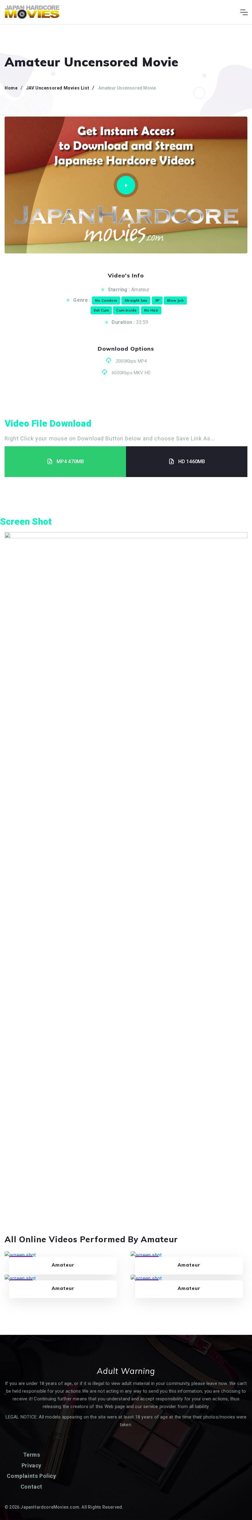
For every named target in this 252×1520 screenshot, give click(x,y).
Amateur (140, 289)
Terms (31, 1454)
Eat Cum (101, 310)
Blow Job (175, 300)
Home (11, 88)
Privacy (31, 1465)
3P (157, 300)
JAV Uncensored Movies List (57, 88)
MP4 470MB (70, 461)
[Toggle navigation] (243, 12)
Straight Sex (135, 300)
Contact (31, 1486)
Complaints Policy (31, 1476)
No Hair (151, 310)
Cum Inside (126, 310)
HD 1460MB (191, 461)
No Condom (106, 300)
